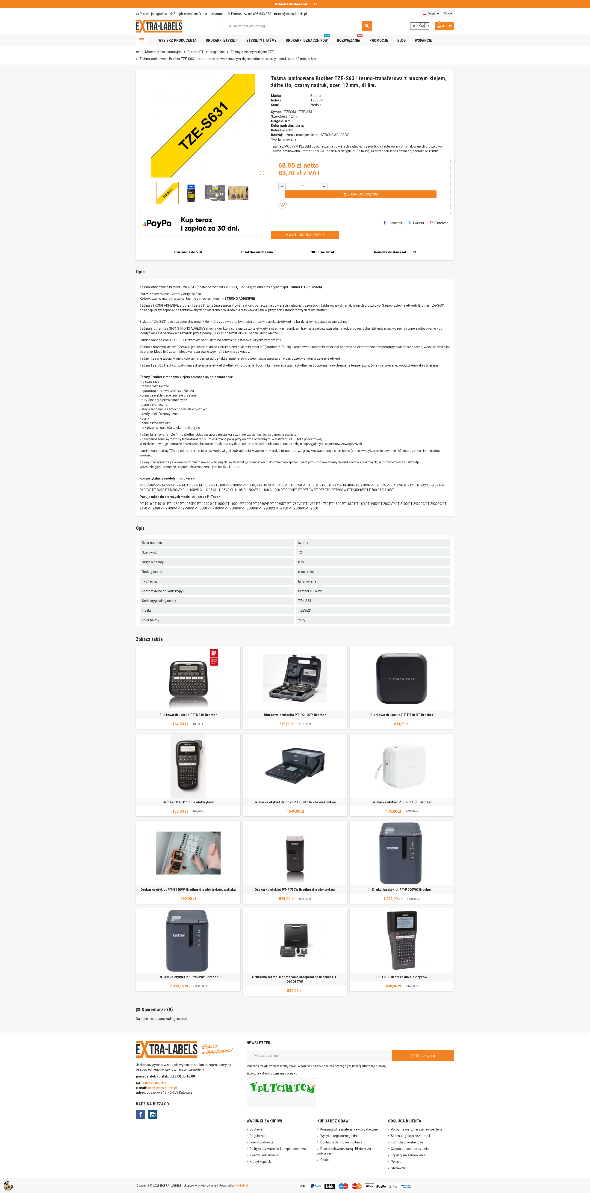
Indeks (276, 100)
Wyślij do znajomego (305, 235)
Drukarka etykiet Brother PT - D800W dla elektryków (295, 802)
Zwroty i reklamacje (264, 1155)
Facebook (140, 1114)
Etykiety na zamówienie (408, 1155)
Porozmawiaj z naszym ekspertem (416, 1129)
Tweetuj (419, 223)
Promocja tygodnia (151, 14)
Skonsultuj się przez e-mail (410, 1136)
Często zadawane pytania (410, 1149)
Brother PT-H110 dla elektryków (188, 802)
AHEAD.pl (241, 1185)
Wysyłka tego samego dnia (339, 1136)
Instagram (152, 1114)
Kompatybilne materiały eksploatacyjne (349, 1129)
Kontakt (219, 14)
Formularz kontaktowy (407, 1142)
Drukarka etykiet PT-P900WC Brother (401, 889)
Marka (276, 96)
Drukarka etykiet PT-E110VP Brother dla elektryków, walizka (188, 889)
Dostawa (256, 1129)
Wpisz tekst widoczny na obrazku (272, 1073)
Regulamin (257, 1136)
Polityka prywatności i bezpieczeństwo (278, 1149)
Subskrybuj (425, 1055)
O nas (202, 14)
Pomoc (234, 14)
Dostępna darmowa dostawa (341, 1142)
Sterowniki (398, 1168)
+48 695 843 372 (154, 1083)
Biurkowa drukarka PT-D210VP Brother (295, 715)
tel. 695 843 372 (259, 14)
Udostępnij (395, 223)
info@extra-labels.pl (292, 14)
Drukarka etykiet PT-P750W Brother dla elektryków (295, 889)
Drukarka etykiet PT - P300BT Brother (402, 802)
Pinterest (441, 223)
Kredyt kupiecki (260, 1161)
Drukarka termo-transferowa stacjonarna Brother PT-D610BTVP (295, 979)
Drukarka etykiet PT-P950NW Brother (188, 977)
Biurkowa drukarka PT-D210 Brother (188, 715)
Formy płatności (261, 1142)
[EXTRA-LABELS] (159, 25)
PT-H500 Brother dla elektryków (401, 977)
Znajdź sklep (181, 14)
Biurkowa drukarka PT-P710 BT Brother (401, 715)
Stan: (275, 105)
